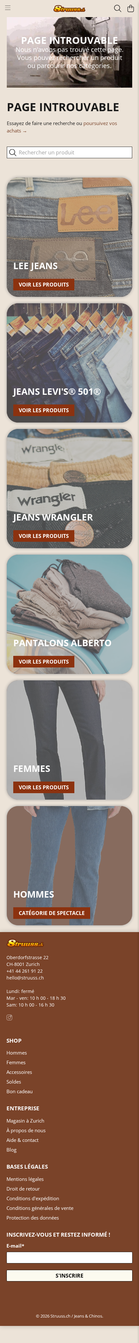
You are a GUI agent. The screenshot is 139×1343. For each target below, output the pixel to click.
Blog (11, 1149)
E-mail (15, 1245)
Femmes (16, 1062)
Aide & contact (22, 1140)
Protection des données (32, 1217)
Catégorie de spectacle (52, 913)
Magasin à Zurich (25, 1120)
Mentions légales (25, 1179)
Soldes (13, 1081)
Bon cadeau (19, 1091)
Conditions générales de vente (39, 1208)
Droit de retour (23, 1188)
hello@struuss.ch (25, 978)
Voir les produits (44, 284)
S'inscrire (69, 1275)
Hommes (16, 1052)
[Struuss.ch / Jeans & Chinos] (69, 9)
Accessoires (19, 1072)
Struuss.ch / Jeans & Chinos (76, 1316)
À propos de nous (26, 1130)
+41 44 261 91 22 (24, 971)
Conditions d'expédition (32, 1198)
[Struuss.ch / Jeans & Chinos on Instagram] (9, 1019)
